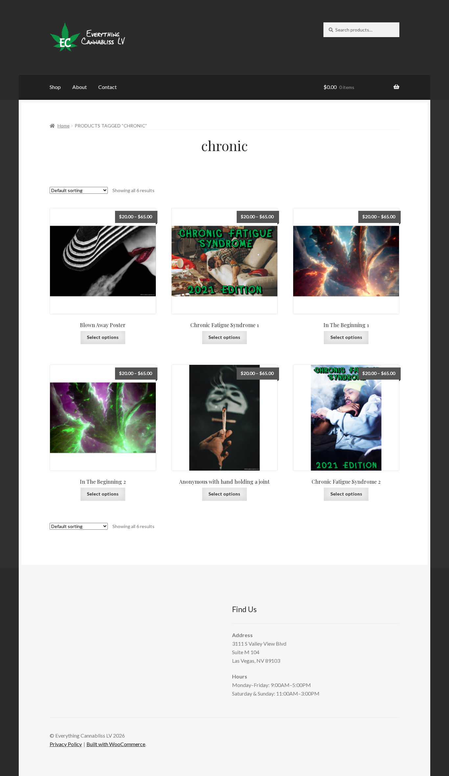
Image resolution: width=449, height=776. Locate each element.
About (79, 87)
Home (64, 125)
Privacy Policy (66, 744)
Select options (103, 337)
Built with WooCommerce (115, 744)
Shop (55, 87)
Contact (107, 87)
